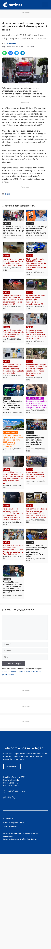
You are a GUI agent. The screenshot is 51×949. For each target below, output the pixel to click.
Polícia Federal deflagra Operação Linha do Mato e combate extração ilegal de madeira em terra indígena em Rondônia (36, 369)
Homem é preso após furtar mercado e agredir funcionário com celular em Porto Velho (13, 333)
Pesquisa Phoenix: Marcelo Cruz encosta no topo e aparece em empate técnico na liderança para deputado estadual (13, 587)
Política (6, 223)
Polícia (6, 255)
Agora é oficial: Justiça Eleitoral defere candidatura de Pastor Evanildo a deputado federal (12, 405)
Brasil (7, 194)
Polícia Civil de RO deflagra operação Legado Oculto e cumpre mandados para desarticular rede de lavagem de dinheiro (13, 514)
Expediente (8, 818)
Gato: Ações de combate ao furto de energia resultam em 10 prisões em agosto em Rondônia (36, 404)
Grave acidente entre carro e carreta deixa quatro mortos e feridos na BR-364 (36, 475)
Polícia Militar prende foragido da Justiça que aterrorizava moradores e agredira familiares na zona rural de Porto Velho (13, 477)
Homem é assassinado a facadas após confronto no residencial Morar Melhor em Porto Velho (13, 262)
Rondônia (39, 398)
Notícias (30, 398)
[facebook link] (13, 797)
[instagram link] (9, 797)
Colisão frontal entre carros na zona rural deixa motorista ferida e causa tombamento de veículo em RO (13, 299)
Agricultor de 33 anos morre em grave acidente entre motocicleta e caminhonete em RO (35, 299)
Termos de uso (9, 826)
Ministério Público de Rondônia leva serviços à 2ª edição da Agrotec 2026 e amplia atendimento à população (13, 441)
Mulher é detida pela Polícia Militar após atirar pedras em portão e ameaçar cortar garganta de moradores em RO (36, 264)
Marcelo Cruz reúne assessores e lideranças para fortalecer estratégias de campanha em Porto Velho (36, 550)
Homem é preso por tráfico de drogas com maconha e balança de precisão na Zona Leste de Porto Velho (36, 334)
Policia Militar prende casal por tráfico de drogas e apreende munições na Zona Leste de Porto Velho (13, 368)
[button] (38, 4)
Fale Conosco (12, 766)
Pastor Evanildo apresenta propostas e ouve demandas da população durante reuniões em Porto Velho (35, 441)
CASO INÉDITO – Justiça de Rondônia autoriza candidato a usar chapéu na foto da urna (36, 229)
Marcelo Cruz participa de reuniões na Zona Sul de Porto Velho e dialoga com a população (13, 229)
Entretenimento (10, 432)
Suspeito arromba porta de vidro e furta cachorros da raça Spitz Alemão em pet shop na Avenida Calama (13, 549)
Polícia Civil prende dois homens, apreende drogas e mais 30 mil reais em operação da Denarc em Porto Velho (36, 513)
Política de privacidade (13, 822)
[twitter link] (4, 797)
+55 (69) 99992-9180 (16, 791)
